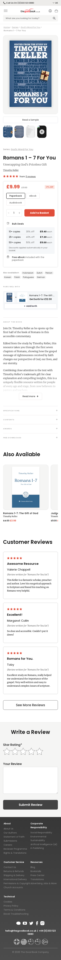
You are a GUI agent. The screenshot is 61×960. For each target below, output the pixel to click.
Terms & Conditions (14, 909)
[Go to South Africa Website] (45, 940)
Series (15, 27)
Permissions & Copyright (17, 883)
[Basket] (56, 11)
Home (7, 27)
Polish (17, 277)
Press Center (37, 875)
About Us (8, 828)
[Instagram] (42, 922)
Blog (32, 867)
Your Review (12, 764)
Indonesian (28, 273)
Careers (8, 844)
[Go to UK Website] (17, 940)
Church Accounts (13, 887)
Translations (37, 879)
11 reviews (31, 176)
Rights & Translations (15, 852)
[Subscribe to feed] (18, 922)
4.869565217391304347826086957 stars (10, 176)
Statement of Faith (14, 836)
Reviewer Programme (15, 848)
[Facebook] (37, 922)
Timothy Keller (11, 170)
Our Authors (10, 832)
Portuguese (28, 277)
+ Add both (30, 306)
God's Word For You (30, 27)
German (41, 277)
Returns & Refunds (14, 871)
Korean (7, 277)
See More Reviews (30, 705)
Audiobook (15, 202)
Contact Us (10, 867)
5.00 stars (15, 558)
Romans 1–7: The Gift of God (20, 513)
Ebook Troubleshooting (16, 913)
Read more (29, 396)
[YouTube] (25, 922)
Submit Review (30, 805)
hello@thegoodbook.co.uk (20, 930)
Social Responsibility (41, 832)
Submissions (10, 840)
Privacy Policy (11, 905)
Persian (49, 273)
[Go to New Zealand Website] (38, 940)
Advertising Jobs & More (43, 883)
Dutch (39, 273)
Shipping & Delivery (14, 875)
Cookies (8, 901)
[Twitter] (30, 922)
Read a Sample (30, 119)
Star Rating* (12, 744)
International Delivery (15, 879)
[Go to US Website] (24, 940)
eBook (32, 195)
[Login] (50, 11)
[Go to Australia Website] (31, 940)
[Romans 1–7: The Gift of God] (25, 487)
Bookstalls (35, 871)
